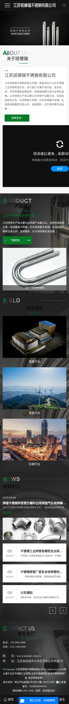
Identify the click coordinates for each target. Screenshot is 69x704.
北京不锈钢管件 (14, 215)
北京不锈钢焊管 (39, 673)
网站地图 (17, 690)
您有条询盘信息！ (46, 690)
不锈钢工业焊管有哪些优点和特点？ (42, 551)
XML (31, 690)
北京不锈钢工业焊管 (20, 673)
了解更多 (15, 240)
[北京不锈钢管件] (34, 269)
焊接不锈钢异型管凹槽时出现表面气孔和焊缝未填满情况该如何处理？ (34, 503)
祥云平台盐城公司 (24, 682)
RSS (25, 690)
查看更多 (8, 512)
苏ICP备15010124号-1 (44, 682)
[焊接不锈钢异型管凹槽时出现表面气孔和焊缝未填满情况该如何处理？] (34, 529)
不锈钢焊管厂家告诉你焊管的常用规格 (42, 572)
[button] (52, 610)
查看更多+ (17, 118)
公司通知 (27, 592)
